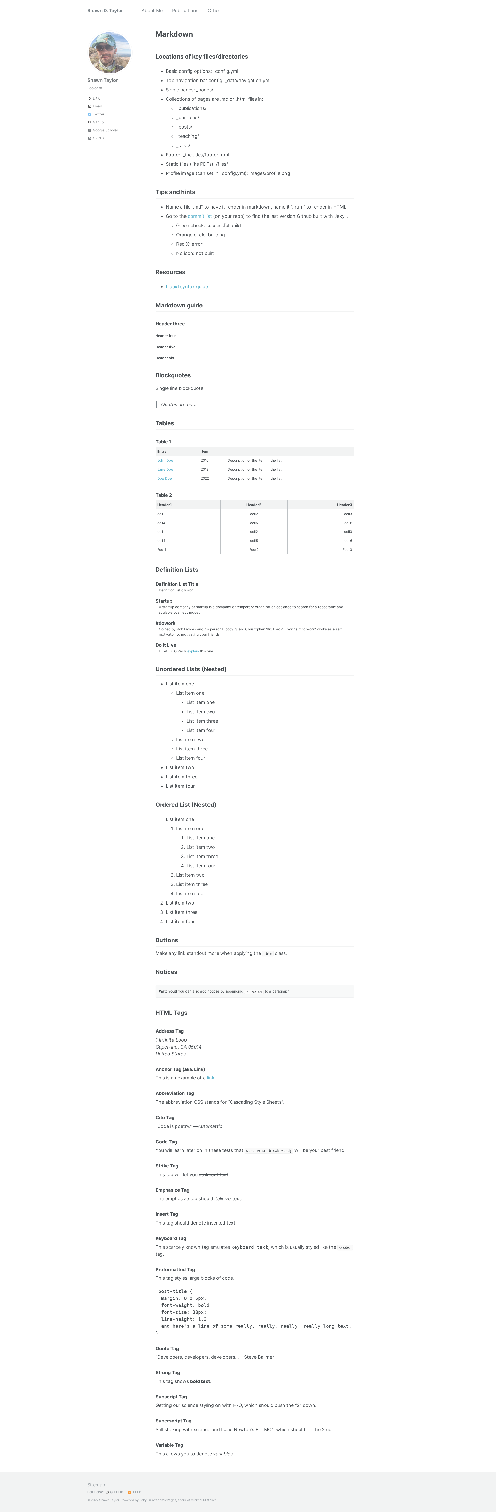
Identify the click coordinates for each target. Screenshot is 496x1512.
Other (214, 10)
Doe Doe (164, 478)
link (210, 1078)
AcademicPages (164, 1500)
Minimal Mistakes (203, 1500)
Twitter (98, 114)
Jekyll (144, 1500)
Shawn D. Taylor (105, 10)
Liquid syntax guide (187, 286)
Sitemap (96, 1484)
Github (98, 122)
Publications (185, 10)
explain (193, 651)
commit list (200, 216)
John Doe (165, 460)
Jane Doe (165, 469)
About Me (152, 10)
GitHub (116, 1492)
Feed (137, 1492)
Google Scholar (105, 130)
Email (97, 106)
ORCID (98, 138)
